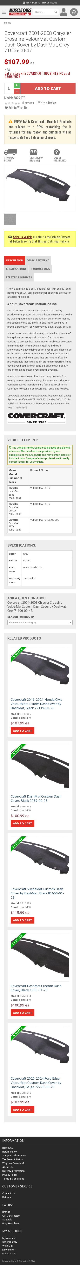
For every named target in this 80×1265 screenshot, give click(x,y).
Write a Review (47, 102)
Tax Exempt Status (12, 1159)
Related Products (19, 277)
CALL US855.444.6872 (60, 159)
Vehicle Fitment (38, 260)
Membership (9, 1253)
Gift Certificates (11, 1215)
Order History (9, 1241)
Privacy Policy (9, 1174)
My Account (9, 1238)
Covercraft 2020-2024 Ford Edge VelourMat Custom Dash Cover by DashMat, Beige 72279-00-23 (36, 1082)
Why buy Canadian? (13, 1163)
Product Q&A (40, 268)
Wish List (7, 1245)
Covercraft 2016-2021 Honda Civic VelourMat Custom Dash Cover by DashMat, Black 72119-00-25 (36, 703)
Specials (7, 1219)
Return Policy (9, 1151)
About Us (7, 1167)
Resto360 (7, 1147)
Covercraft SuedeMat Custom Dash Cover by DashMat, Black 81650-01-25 (37, 893)
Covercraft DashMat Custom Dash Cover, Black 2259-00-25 (36, 798)
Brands (6, 1211)
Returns (6, 1197)
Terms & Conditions (13, 1178)
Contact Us (51, 2)
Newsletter (8, 1249)
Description (14, 260)
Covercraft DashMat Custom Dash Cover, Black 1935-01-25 (36, 988)
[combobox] (39, 622)
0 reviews (28, 102)
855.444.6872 (32, 2)
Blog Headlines (10, 1223)
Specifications (16, 268)
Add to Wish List (18, 107)
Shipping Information (14, 1155)
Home (7, 22)
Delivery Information (13, 1171)
